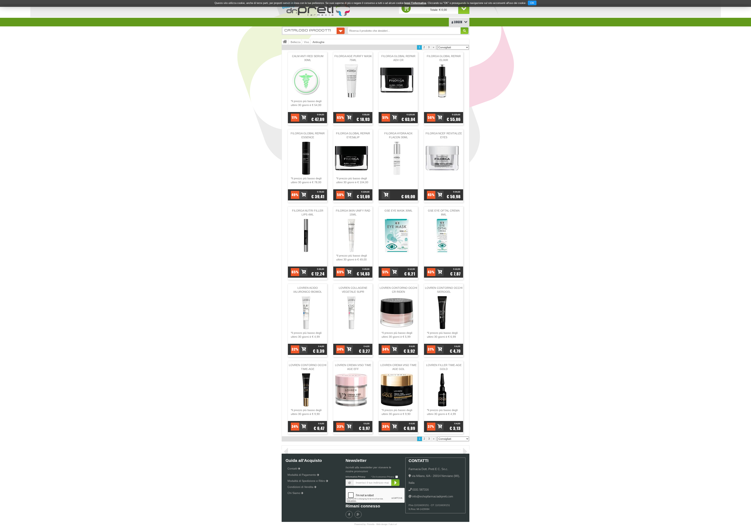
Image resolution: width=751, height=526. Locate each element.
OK (532, 2)
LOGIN (457, 22)
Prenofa (370, 524)
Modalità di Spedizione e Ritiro (306, 480)
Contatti (292, 468)
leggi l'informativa (415, 3)
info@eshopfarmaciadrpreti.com (432, 496)
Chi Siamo (293, 493)
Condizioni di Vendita (300, 486)
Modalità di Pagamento (301, 474)
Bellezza (295, 42)
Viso (306, 42)
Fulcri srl (393, 524)
